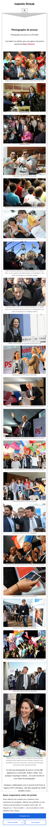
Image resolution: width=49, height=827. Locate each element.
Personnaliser (13, 822)
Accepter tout (24, 816)
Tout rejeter (35, 822)
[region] (24, 809)
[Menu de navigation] (24, 10)
